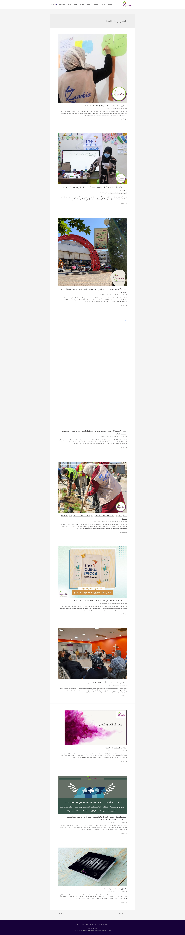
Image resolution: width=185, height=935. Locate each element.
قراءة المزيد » (123, 119)
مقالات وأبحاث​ (93, 924)
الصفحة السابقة (124, 913)
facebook (90, 928)
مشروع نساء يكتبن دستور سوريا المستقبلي (107, 682)
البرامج (103, 4)
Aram (110, 930)
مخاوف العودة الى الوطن (116, 748)
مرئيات (75, 4)
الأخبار (106, 924)
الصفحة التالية (60, 913)
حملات (88, 4)
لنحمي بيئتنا (104, 521)
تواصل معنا (62, 4)
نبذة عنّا (70, 4)
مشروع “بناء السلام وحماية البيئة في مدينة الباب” (105, 106)
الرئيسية (110, 4)
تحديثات (96, 4)
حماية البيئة (111, 193)
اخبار (126, 108)
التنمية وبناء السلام (119, 108)
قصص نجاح (101, 924)
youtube (95, 928)
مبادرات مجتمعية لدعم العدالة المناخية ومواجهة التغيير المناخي (99, 601)
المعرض (82, 4)
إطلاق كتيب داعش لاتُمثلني (115, 889)
